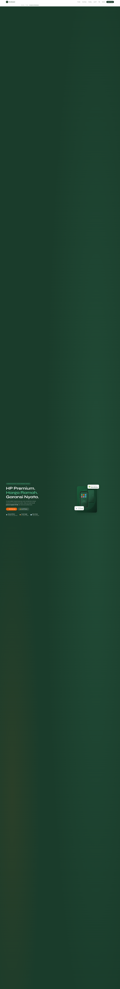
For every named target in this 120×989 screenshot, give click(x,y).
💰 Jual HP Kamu (23, 509)
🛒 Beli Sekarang (11, 509)
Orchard (10, 2)
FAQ (99, 1)
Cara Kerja (84, 1)
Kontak (103, 1)
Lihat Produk (110, 1)
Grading (90, 1)
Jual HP (95, 1)
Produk (78, 1)
